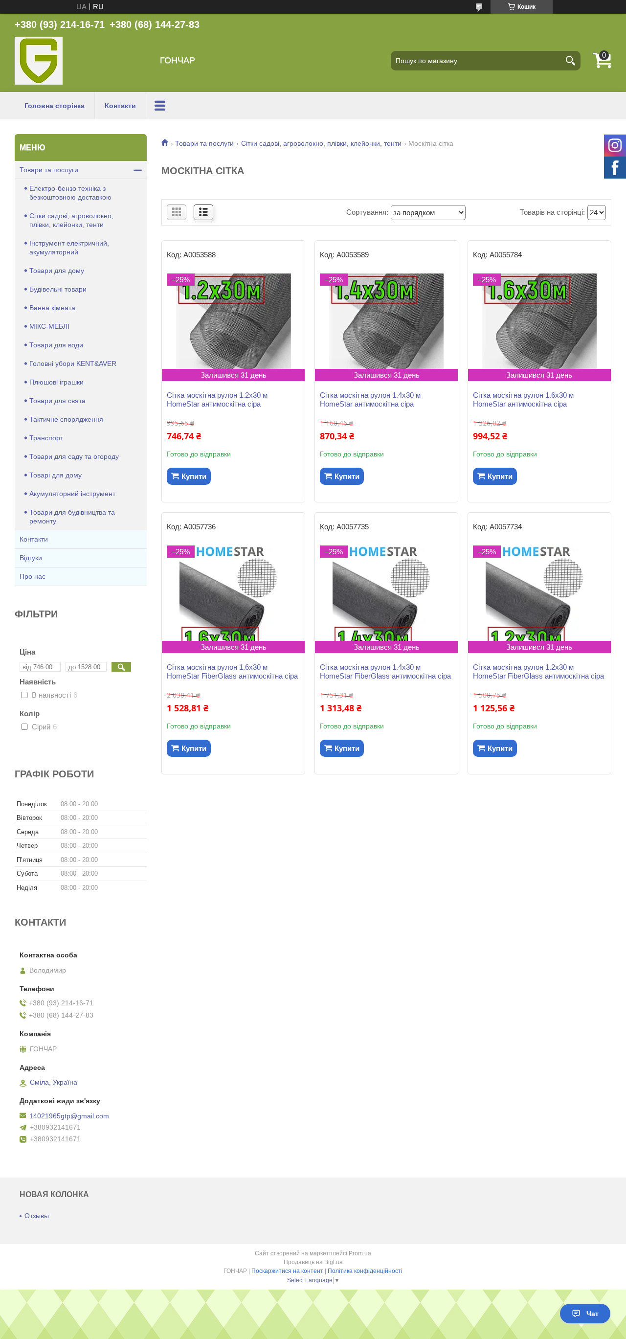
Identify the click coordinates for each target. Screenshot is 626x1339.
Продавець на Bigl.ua (313, 1262)
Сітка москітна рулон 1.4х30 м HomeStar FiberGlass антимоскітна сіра (385, 671)
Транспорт (46, 438)
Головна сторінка (54, 106)
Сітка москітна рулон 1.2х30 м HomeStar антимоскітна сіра (217, 399)
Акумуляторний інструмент (72, 494)
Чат (592, 1313)
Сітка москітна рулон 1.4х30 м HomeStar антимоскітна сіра (370, 399)
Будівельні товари (58, 289)
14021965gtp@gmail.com (69, 1116)
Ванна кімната (52, 308)
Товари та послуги (204, 143)
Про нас (32, 576)
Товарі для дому (55, 475)
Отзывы (36, 1216)
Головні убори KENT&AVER (72, 363)
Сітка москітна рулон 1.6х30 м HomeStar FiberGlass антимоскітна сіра (232, 671)
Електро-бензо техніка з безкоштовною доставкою (70, 192)
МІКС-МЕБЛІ (49, 326)
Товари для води (56, 345)
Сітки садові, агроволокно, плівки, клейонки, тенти (321, 143)
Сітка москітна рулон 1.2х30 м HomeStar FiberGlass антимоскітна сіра (538, 671)
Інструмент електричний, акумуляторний (69, 247)
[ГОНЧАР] (39, 61)
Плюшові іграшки (56, 382)
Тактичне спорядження (66, 419)
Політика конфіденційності (365, 1271)
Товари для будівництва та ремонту (72, 516)
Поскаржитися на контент (287, 1271)
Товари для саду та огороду (74, 456)
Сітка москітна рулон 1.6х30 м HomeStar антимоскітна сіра (523, 399)
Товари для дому (56, 270)
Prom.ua (360, 1253)
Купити (193, 476)
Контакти (120, 106)
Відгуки (31, 558)
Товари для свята (57, 401)
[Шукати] (571, 60)
